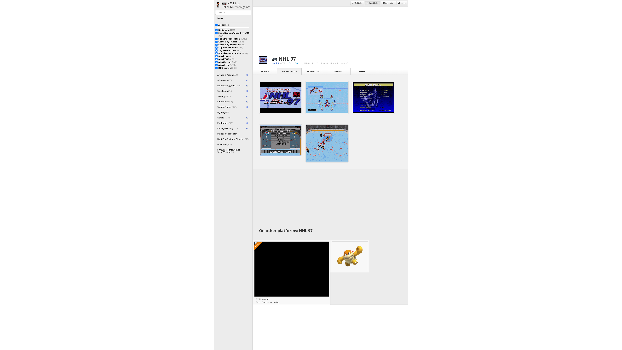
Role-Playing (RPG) (228, 85)
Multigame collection (228, 133)
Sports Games (226, 106)
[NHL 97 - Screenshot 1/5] (280, 97)
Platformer (225, 123)
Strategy (224, 96)
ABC (357, 3)
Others (223, 117)
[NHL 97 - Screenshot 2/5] (327, 97)
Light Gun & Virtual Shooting (232, 139)
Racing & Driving (227, 128)
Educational (225, 101)
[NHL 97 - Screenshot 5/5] (327, 143)
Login (403, 3)
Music (362, 71)
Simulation (224, 90)
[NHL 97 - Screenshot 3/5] (373, 97)
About (338, 71)
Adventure (224, 80)
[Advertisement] (330, 29)
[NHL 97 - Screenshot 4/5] (280, 140)
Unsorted (224, 144)
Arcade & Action (227, 74)
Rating (372, 3)
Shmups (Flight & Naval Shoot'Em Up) (228, 150)
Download (313, 71)
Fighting (223, 112)
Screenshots (289, 71)
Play (266, 71)
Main (220, 18)
